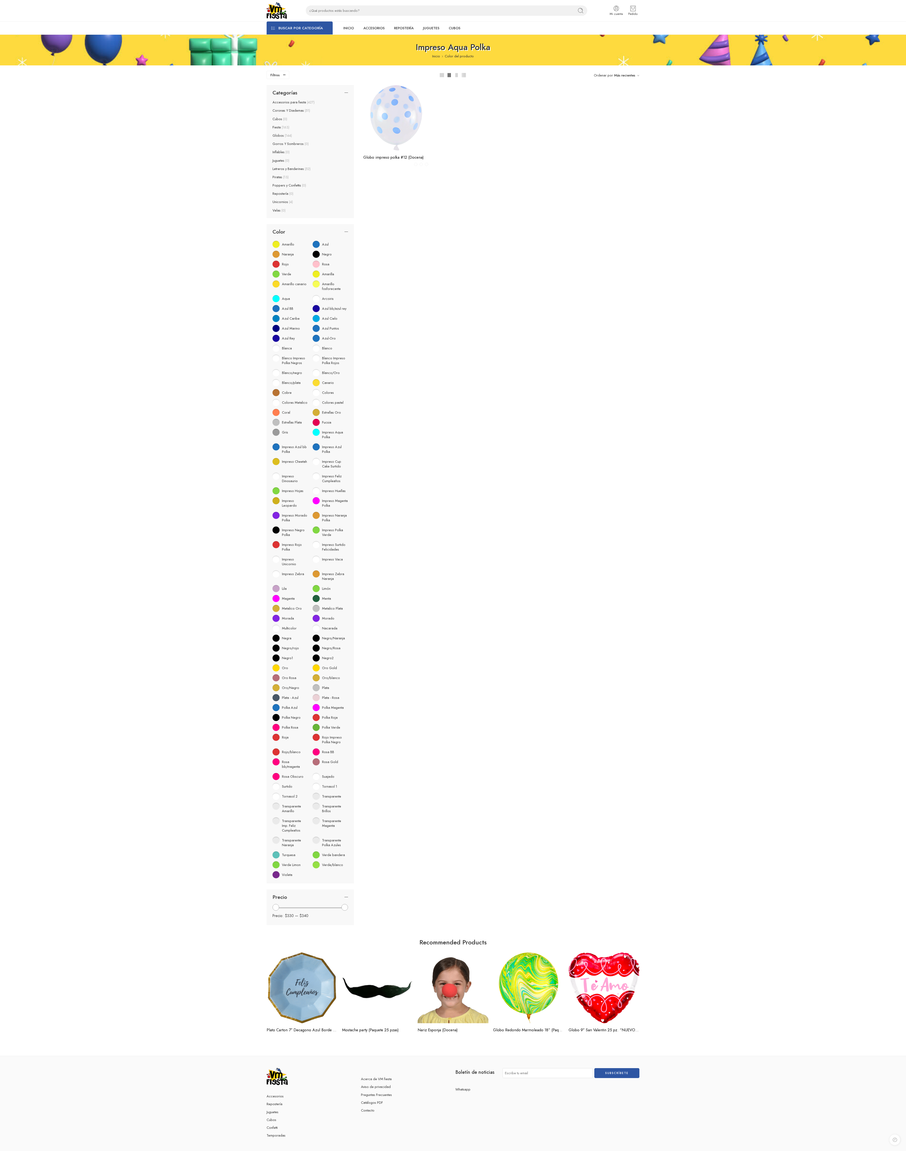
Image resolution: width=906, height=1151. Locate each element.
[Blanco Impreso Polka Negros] (416, 164)
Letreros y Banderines (291, 168)
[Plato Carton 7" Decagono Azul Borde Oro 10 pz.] (302, 987)
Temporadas (276, 1135)
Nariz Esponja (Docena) (438, 1030)
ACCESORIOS (374, 27)
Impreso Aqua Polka (384, 135)
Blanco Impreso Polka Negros (384, 121)
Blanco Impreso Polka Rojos (384, 128)
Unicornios (282, 202)
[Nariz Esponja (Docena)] (453, 987)
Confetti (272, 1127)
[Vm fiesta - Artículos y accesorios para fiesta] (277, 10)
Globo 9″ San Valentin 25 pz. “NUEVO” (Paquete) (604, 1030)
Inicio (436, 56)
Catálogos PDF (372, 1102)
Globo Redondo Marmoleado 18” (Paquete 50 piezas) (528, 1030)
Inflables (281, 152)
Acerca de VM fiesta (376, 1078)
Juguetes (280, 160)
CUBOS (454, 27)
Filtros (275, 74)
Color (367, 115)
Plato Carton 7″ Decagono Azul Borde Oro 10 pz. (302, 1030)
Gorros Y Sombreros (290, 143)
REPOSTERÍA (404, 27)
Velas (279, 210)
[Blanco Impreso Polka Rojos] (421, 164)
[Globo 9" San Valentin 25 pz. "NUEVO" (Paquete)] (604, 987)
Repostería (282, 193)
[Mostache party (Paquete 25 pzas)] (377, 987)
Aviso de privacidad (376, 1086)
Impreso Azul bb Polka (384, 142)
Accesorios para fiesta (293, 102)
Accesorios (275, 1096)
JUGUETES (431, 27)
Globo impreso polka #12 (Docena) (393, 157)
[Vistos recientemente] (894, 1139)
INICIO (348, 27)
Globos (282, 135)
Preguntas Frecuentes (376, 1094)
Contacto (367, 1110)
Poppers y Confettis (289, 185)
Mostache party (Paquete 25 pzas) (370, 1030)
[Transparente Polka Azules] (426, 164)
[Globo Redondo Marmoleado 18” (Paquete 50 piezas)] (528, 987)
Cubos (279, 119)
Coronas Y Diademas (291, 110)
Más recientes (624, 75)
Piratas (280, 177)
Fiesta (280, 127)
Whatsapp (462, 1089)
